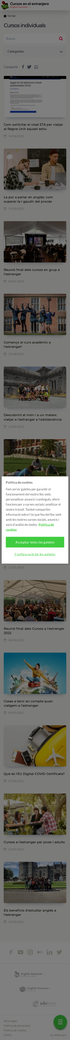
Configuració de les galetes (35, 554)
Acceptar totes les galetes (35, 542)
